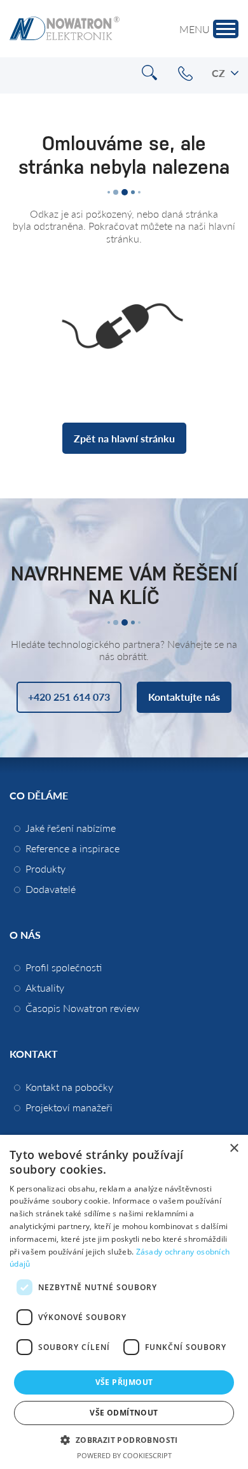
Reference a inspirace (72, 848)
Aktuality (44, 987)
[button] (123, 1439)
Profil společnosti (63, 967)
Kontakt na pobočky (69, 1086)
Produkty (45, 868)
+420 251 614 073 (185, 73)
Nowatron (65, 29)
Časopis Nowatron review (82, 1008)
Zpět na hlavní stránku (124, 438)
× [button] (233, 1148)
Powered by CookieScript (124, 1455)
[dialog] (124, 1302)
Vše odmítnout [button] (124, 1412)
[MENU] (225, 29)
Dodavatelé (50, 889)
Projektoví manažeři (69, 1107)
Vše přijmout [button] (124, 1382)
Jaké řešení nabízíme (70, 827)
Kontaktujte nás (184, 696)
